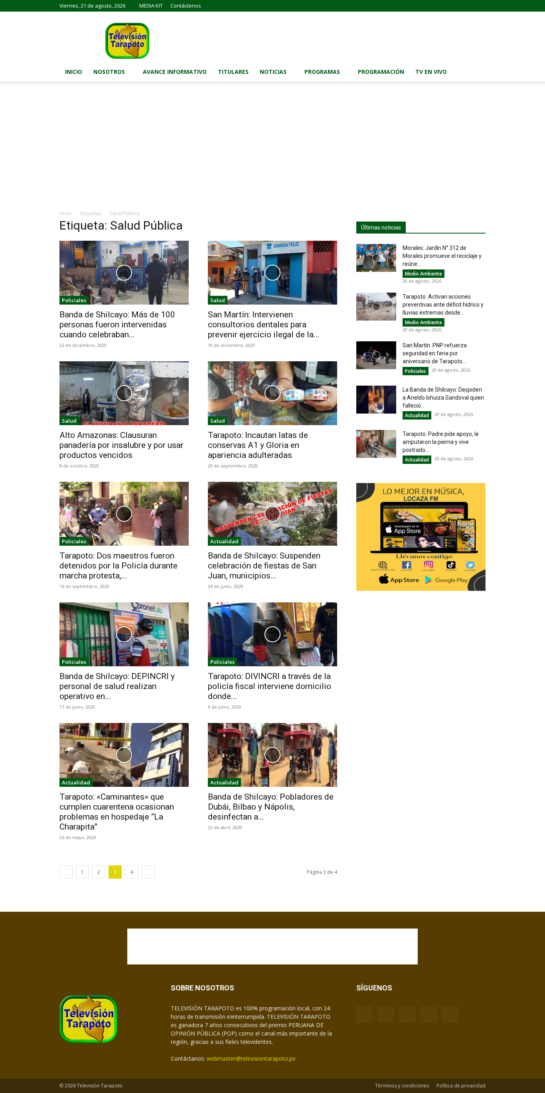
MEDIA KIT (151, 5)
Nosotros (109, 71)
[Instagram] (440, 5)
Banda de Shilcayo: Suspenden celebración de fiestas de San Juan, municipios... (264, 565)
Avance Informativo (175, 71)
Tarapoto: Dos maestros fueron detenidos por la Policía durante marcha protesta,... (118, 565)
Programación (381, 71)
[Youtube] (480, 5)
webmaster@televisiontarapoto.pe (251, 1058)
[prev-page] (66, 872)
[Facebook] (427, 5)
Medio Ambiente (423, 273)
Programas (322, 71)
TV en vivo (431, 71)
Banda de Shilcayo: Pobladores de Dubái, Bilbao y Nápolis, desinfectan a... (271, 807)
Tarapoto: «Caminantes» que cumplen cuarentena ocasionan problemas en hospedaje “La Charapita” (116, 812)
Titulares (233, 71)
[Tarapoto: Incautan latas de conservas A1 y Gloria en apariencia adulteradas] (272, 393)
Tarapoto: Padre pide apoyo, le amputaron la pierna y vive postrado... (441, 442)
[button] (476, 72)
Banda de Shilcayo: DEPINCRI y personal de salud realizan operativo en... (117, 686)
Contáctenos (185, 5)
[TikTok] (453, 5)
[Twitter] (466, 5)
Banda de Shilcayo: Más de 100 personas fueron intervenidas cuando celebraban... (117, 324)
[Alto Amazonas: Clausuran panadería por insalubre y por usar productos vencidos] (124, 393)
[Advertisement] (272, 150)
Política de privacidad (461, 1085)
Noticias (273, 71)
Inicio (73, 71)
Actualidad (224, 541)
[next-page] (147, 872)
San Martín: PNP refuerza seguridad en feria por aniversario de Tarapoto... (435, 353)
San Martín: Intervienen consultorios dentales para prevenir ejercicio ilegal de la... (264, 324)
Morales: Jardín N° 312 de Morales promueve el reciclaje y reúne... (442, 256)
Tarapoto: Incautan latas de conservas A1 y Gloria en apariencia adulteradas (258, 445)
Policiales (74, 300)
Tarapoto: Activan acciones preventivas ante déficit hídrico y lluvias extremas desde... (443, 304)
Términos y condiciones (402, 1085)
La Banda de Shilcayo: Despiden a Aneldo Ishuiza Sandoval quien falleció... (443, 397)
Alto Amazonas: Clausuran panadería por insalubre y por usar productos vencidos (121, 445)
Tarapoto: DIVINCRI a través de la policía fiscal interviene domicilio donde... (269, 686)
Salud (217, 300)
